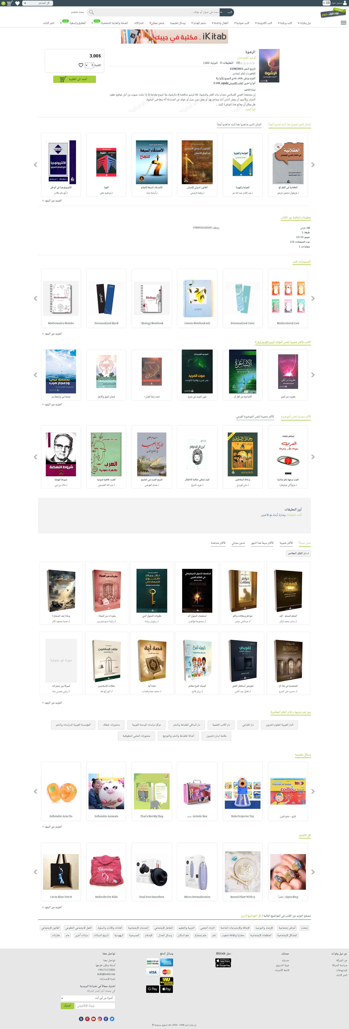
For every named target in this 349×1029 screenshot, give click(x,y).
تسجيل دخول (336, 3)
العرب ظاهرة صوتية (106, 480)
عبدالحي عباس (241, 621)
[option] (288, 165)
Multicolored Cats (288, 323)
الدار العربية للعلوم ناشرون (279, 724)
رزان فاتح (196, 691)
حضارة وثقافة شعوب (233, 935)
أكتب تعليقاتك (294, 515)
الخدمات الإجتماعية (138, 928)
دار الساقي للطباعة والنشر (186, 724)
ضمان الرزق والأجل (106, 397)
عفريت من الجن (288, 397)
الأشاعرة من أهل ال (243, 397)
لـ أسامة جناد (151, 193)
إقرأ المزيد (250, 109)
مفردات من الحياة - (106, 616)
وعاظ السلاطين (242, 480)
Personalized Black (106, 323)
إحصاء (304, 928)
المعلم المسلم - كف (288, 616)
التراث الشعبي (207, 928)
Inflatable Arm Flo (61, 816)
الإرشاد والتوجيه (264, 928)
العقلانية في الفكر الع (288, 187)
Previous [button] (313, 165)
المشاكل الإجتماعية (287, 935)
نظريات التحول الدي (151, 616)
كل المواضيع (254, 916)
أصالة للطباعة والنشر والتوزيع (178, 736)
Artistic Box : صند (197, 816)
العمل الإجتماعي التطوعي (78, 928)
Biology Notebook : (152, 323)
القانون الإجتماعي (50, 928)
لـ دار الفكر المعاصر (298, 553)
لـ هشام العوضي (152, 485)
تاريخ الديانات (101, 935)
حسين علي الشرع (287, 691)
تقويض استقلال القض (242, 686)
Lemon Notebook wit (197, 323)
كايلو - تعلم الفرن (288, 816)
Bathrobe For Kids (106, 897)
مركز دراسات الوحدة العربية (146, 724)
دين (243, 916)
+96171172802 (106, 970)
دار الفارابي (248, 724)
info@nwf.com (106, 974)
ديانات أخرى (81, 935)
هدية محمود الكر (60, 621)
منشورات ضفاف (111, 724)
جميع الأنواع (223, 78)
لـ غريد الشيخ (197, 485)
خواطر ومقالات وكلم (242, 616)
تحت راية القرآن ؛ (152, 397)
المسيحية (134, 935)
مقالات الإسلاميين (106, 686)
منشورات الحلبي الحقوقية (136, 736)
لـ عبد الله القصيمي (106, 485)
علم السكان (183, 935)
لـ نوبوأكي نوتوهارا (288, 485)
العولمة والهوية (243, 187)
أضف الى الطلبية (78, 79)
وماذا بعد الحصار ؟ (61, 616)
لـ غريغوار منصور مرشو (288, 193)
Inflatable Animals (106, 816)
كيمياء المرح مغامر (197, 686)
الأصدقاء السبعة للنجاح (152, 187)
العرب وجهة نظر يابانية (288, 480)
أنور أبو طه (105, 691)
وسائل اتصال (165, 935)
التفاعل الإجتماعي (163, 928)
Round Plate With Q (242, 897)
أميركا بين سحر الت (61, 686)
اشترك (67, 1005)
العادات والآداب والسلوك (109, 928)
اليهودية (118, 935)
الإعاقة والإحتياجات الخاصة (235, 928)
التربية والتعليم (186, 928)
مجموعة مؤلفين (196, 621)
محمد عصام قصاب (150, 691)
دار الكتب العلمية (221, 724)
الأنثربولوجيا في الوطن (61, 187)
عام (214, 935)
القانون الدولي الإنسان (197, 187)
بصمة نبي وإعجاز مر (61, 397)
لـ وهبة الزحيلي (197, 193)
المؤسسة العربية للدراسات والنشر (73, 724)
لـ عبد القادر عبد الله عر (242, 193)
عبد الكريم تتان (245, 57)
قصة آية (152, 686)
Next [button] (36, 165)
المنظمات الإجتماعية (260, 935)
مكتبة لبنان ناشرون (216, 736)
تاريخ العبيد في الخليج (152, 480)
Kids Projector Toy (242, 816)
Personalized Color (243, 323)
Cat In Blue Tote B (61, 897)
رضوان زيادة (151, 621)
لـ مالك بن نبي (61, 485)
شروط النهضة (61, 480)
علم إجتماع (200, 935)
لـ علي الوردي (243, 485)
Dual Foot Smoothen (151, 897)
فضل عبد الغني (241, 691)
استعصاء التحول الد (197, 616)
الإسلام (148, 935)
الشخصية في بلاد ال (288, 686)
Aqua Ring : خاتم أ (288, 897)
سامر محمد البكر (287, 621)
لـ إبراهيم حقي (106, 193)
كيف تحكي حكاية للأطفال (197, 480)
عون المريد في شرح (197, 397)
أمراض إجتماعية (287, 928)
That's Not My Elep (151, 816)
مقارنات (56, 935)
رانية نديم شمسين (105, 621)
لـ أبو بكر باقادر (61, 193)
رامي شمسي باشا (60, 691)
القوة (106, 187)
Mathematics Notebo (61, 323)
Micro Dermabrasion (197, 897)
